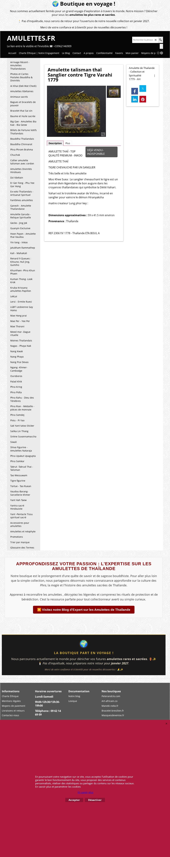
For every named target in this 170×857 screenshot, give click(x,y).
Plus (67, 143)
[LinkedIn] (134, 99)
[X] (142, 88)
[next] (161, 52)
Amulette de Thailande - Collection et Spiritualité (142, 71)
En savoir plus (85, 792)
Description (55, 143)
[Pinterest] (142, 99)
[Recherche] (160, 40)
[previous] (158, 52)
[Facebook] (134, 91)
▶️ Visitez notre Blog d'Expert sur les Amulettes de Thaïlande (83, 609)
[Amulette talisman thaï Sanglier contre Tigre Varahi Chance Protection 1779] (76, 111)
